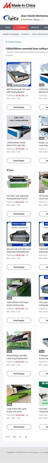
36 (20, 437)
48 (26, 437)
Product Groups (14, 42)
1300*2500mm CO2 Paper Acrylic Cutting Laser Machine (18, 305)
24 (14, 437)
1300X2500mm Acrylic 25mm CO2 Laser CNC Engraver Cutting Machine (17, 145)
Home (7, 27)
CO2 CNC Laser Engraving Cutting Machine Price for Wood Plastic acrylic (17, 198)
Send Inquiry (19, 107)
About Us (35, 27)
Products (22, 27)
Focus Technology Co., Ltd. (34, 452)
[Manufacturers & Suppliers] (19, 5)
